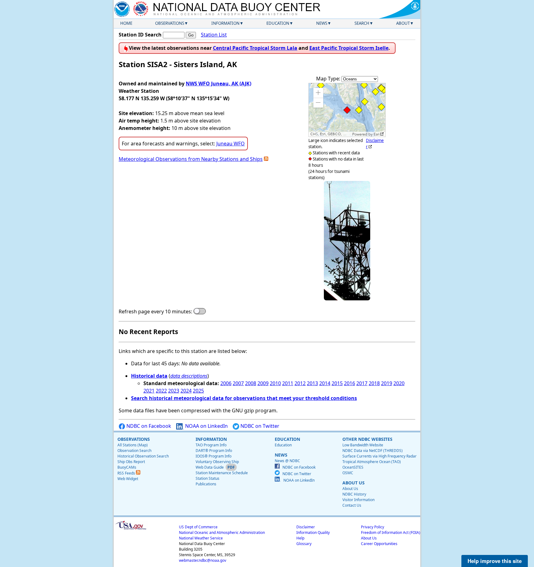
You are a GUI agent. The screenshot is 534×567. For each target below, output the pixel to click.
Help (300, 538)
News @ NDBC (287, 460)
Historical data (149, 375)
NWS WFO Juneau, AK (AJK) (218, 83)
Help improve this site (495, 561)
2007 (238, 383)
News (321, 23)
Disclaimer (305, 527)
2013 (312, 383)
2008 (250, 383)
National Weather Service (201, 538)
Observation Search (134, 450)
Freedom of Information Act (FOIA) (390, 532)
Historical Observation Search (143, 456)
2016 (349, 383)
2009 (263, 383)
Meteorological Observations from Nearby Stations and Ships (191, 159)
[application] (347, 110)
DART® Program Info (214, 450)
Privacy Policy (372, 527)
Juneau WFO (230, 143)
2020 (399, 383)
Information (225, 23)
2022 (161, 390)
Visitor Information (358, 499)
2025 (198, 390)
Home (126, 23)
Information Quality (313, 532)
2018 (374, 383)
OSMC (347, 472)
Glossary (304, 543)
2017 (361, 383)
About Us (350, 488)
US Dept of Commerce (198, 527)
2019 (386, 383)
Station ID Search (140, 34)
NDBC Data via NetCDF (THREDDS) (372, 450)
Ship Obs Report (131, 461)
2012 (300, 383)
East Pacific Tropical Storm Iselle (348, 48)
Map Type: (328, 78)
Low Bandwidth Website (362, 445)
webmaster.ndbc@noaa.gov (202, 560)
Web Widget (127, 478)
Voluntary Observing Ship (217, 461)
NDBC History (354, 494)
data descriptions (188, 375)
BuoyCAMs (126, 467)
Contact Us (351, 505)
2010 (275, 383)
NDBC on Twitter (259, 426)
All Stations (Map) (132, 445)
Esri (376, 134)
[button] (318, 93)
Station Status (207, 478)
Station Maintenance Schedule (222, 472)
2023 (173, 390)
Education (277, 23)
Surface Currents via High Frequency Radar (379, 456)
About (403, 23)
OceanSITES (352, 467)
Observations (169, 23)
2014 (324, 383)
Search (361, 23)
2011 (287, 383)
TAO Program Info (211, 445)
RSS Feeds (126, 473)
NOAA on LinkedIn (206, 426)
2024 (186, 390)
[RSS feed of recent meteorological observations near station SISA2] (266, 159)
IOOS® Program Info (213, 456)
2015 (337, 383)
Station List (214, 34)
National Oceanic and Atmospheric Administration (222, 532)
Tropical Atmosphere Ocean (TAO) (371, 461)
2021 (149, 390)
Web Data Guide (210, 467)
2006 (225, 383)
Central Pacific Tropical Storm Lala (255, 48)
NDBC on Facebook (148, 426)
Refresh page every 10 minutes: (155, 311)
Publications (206, 484)
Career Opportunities (379, 543)
